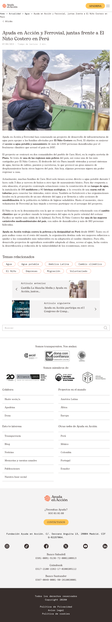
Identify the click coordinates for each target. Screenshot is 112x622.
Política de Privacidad (56, 607)
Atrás (9, 21)
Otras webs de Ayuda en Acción (77, 426)
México (65, 444)
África (64, 407)
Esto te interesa (12, 426)
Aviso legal (56, 610)
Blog (7, 444)
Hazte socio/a (12, 399)
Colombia (66, 452)
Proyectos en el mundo (72, 390)
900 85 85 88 (56, 513)
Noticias (9, 452)
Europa (65, 415)
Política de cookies (56, 614)
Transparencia (13, 436)
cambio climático (83, 239)
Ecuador (65, 469)
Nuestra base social (16, 477)
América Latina (69, 399)
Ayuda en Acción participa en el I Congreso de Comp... (64, 309)
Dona (8, 415)
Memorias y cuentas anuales (21, 460)
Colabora (7, 390)
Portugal (65, 460)
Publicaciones (12, 469)
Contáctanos (56, 522)
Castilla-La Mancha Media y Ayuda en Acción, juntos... (44, 289)
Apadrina (10, 407)
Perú (77, 232)
